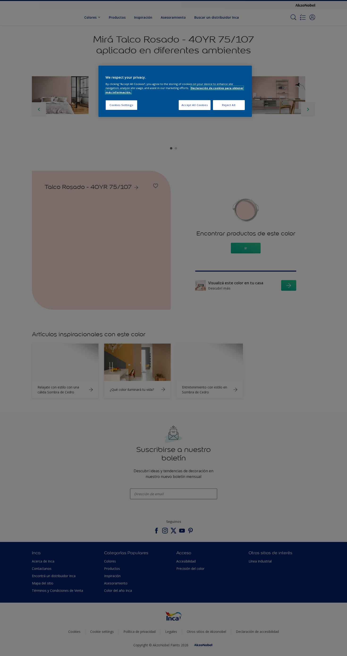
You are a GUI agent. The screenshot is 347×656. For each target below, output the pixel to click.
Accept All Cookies (195, 105)
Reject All (229, 105)
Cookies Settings (121, 105)
